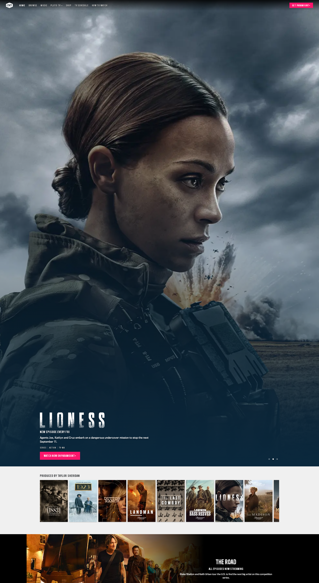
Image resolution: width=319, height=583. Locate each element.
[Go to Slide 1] (269, 459)
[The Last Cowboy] (171, 501)
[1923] (83, 501)
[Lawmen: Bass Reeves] (200, 501)
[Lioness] (229, 501)
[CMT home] (9, 5)
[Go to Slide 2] (273, 459)
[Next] (274, 501)
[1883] (54, 501)
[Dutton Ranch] (112, 501)
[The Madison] (258, 501)
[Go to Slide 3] (277, 459)
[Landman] (142, 501)
